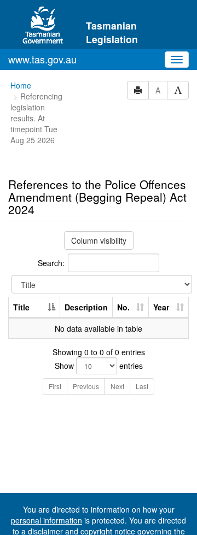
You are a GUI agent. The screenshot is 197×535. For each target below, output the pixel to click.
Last (142, 386)
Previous (86, 386)
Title (21, 307)
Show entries (99, 365)
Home (20, 85)
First (55, 386)
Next (117, 386)
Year (161, 307)
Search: (51, 262)
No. (123, 307)
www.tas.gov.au (42, 59)
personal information (46, 520)
